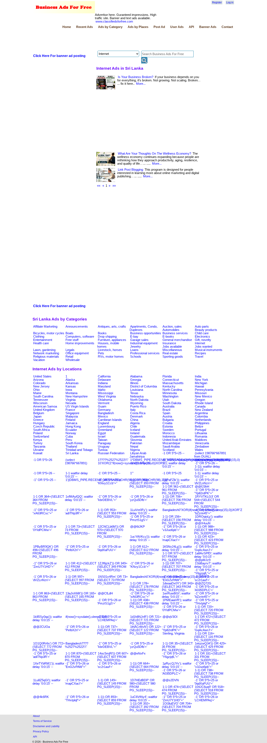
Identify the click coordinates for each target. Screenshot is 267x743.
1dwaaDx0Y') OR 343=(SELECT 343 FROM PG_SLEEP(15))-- (178, 587)
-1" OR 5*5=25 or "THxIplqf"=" (206, 601)
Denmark (136, 416)
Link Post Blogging (130, 169)
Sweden (168, 429)
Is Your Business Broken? (135, 77)
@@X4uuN (202, 523)
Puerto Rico (138, 406)
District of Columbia (143, 386)
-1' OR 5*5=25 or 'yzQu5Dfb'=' (141, 645)
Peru (68, 440)
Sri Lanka (71, 453)
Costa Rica (137, 413)
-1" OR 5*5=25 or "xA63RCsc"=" (45, 511)
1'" (132, 473)
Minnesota (169, 393)
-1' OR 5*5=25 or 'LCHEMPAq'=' (109, 618)
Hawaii (199, 386)
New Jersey (41, 386)
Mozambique (171, 443)
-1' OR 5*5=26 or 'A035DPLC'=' (174, 672)
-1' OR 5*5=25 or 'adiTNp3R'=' (44, 655)
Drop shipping (107, 336)
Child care (202, 333)
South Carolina (43, 396)
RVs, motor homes (111, 356)
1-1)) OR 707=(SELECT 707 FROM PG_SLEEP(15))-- (176, 567)
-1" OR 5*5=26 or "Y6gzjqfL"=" (174, 655)
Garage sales (139, 340)
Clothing (38, 336)
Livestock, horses (110, 350)
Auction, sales (172, 326)
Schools (135, 356)
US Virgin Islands (77, 406)
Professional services (145, 353)
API (191, 27)
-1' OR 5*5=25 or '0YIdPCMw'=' (44, 528)
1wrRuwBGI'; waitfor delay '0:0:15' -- (176, 595)
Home (66, 27)
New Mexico (203, 396)
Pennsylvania (204, 389)
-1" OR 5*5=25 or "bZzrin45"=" (206, 511)
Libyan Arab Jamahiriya (138, 455)
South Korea (73, 443)
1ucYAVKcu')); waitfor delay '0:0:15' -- (145, 538)
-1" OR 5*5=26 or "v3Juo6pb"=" (174, 528)
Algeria (135, 423)
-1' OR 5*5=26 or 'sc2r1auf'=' (109, 665)
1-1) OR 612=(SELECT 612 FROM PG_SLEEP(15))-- (144, 550)
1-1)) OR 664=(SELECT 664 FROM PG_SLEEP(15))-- (144, 667)
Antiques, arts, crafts (112, 326)
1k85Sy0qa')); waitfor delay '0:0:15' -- (47, 618)
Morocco (168, 433)
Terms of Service (42, 721)
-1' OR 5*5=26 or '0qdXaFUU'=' (109, 548)
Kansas (70, 386)
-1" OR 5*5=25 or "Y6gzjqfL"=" (206, 571)
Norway (70, 433)
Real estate (170, 353)
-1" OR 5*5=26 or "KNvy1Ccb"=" (142, 565)
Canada (200, 406)
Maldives (201, 440)
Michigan (201, 383)
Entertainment (42, 340)
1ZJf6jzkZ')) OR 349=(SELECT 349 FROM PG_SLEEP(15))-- (112, 567)
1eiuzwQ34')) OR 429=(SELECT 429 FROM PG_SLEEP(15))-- (210, 647)
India (198, 376)
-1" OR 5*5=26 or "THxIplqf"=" (77, 698)
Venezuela (202, 443)
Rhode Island (204, 403)
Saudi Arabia (171, 446)
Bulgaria (168, 419)
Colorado (39, 383)
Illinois (134, 383)
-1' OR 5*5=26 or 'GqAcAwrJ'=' (206, 628)
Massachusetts (173, 383)
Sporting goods (172, 356)
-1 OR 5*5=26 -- (44, 473)
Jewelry (135, 346)
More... (141, 83)
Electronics (202, 336)
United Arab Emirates (176, 440)
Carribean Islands (110, 419)
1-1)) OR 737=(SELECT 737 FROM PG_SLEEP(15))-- (111, 630)
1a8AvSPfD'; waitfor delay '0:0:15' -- (208, 555)
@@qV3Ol (169, 616)
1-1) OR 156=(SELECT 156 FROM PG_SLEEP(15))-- (176, 520)
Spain (166, 413)
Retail (69, 356)
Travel (199, 356)
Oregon (200, 399)
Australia (168, 406)
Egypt (102, 433)
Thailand (71, 446)
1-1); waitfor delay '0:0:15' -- (206, 475)
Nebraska (137, 396)
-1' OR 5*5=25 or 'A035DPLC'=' (206, 588)
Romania (201, 436)
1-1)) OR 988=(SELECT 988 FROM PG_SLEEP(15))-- (208, 530)
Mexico (103, 416)
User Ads (177, 27)
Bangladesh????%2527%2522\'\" (76, 645)
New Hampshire (76, 396)
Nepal (134, 446)
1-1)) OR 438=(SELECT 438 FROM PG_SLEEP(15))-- (144, 603)
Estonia (167, 426)
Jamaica (71, 423)
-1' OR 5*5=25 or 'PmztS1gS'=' (141, 518)
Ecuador (71, 429)
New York (201, 379)
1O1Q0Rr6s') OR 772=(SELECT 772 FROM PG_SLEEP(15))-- (49, 647)
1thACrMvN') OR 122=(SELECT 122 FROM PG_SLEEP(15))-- (145, 630)
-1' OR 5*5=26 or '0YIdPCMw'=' (174, 608)
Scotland (168, 450)
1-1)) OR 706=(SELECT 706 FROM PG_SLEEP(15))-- (176, 500)
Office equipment (77, 353)
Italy (133, 409)
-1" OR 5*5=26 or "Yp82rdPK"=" (206, 491)
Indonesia (169, 436)
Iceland (135, 429)
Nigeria (135, 450)
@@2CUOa (41, 626)
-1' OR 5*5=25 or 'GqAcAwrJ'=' (206, 548)
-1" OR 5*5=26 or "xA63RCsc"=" (142, 595)
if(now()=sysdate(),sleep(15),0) (86, 616)
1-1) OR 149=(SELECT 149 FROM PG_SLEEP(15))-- (111, 684)
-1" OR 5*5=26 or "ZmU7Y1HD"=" (45, 565)
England (103, 423)
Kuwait (37, 453)
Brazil (166, 409)
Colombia (201, 416)
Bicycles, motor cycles (48, 333)
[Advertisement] (108, 40)
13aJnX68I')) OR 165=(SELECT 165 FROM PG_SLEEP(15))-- (80, 597)
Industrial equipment (143, 343)
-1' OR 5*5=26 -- (141, 463)
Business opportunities (145, 333)
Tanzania (39, 446)
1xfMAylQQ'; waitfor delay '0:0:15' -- (79, 498)
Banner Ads (207, 27)
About (36, 716)
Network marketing (46, 353)
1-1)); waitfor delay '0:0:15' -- (207, 468)
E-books (168, 336)
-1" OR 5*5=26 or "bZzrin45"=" (206, 595)
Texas (134, 393)
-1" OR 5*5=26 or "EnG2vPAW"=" (77, 665)
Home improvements (79, 343)
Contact (227, 27)
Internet (200, 343)
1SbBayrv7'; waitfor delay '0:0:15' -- (207, 565)
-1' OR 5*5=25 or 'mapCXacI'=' (77, 682)
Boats (69, 333)
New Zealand (204, 409)
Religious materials (46, 356)
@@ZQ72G (203, 583)
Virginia (70, 399)
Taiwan (102, 440)
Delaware (104, 379)
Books (102, 333)
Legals (69, 350)
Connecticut (170, 379)
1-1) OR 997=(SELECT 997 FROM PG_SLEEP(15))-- (79, 580)
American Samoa (45, 406)
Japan (37, 416)
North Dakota (139, 399)
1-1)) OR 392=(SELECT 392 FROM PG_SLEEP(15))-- (144, 707)
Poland (38, 433)
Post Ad (159, 27)
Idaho (101, 389)
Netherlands (203, 419)
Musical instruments (208, 350)
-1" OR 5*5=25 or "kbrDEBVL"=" (109, 645)
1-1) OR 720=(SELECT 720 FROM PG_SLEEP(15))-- (208, 610)
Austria (167, 416)
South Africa (41, 429)
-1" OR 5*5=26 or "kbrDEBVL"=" (109, 498)
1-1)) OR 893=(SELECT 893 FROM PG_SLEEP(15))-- (111, 700)
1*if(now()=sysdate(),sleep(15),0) (217, 460)
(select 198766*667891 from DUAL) (210, 455)
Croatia (167, 423)
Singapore (72, 413)
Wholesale (72, 360)
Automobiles (170, 330)
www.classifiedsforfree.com (114, 21)
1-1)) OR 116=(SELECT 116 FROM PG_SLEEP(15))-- (208, 637)
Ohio (36, 389)
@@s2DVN (170, 680)
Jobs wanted (203, 346)
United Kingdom (44, 409)
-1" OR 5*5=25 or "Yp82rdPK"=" (174, 628)
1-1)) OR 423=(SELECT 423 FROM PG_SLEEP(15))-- (208, 540)
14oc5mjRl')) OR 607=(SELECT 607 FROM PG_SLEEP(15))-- (112, 657)
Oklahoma (105, 399)
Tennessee (40, 399)
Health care (41, 343)
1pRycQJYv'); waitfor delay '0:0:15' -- (176, 665)
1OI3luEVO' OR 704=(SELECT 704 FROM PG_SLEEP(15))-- (177, 707)
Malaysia (71, 416)
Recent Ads (84, 27)
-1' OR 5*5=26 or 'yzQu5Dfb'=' (141, 498)
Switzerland (41, 436)
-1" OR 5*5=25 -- (44, 480)
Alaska (70, 379)
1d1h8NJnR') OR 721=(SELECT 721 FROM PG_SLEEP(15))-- (145, 620)
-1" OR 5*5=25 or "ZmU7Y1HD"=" (174, 698)
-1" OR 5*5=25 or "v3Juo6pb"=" (206, 665)
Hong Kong (73, 426)
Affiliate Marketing (45, 326)
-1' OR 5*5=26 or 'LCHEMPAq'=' (206, 698)
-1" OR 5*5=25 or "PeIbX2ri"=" (77, 548)
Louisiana (136, 389)
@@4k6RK (41, 697)
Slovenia (136, 440)
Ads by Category (110, 27)
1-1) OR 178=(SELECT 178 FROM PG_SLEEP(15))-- (144, 587)
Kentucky (168, 386)
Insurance (169, 343)
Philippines (202, 423)
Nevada (70, 403)
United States (42, 376)
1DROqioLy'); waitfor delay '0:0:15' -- (208, 518)
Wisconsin (40, 403)
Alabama (136, 376)
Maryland (104, 386)
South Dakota (171, 403)
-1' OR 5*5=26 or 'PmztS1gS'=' (109, 601)
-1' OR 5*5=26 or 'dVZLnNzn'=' (44, 578)
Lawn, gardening (44, 350)
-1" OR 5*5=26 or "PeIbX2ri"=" (77, 628)
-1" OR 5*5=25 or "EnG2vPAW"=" (174, 578)
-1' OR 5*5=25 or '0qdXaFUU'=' (206, 682)
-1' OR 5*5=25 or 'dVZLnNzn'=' (206, 481)
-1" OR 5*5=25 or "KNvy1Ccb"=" (109, 481)
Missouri (201, 393)
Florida (167, 376)
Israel (101, 436)
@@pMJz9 (202, 560)
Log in (229, 2)
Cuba (69, 436)
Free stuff (71, 340)
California (104, 376)
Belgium (38, 413)
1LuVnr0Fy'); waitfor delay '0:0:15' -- (143, 511)
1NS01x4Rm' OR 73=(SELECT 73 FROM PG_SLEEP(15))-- (112, 580)
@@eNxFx (138, 653)
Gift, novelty (203, 340)
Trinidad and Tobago (79, 450)
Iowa (68, 389)
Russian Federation (111, 453)
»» (114, 185)
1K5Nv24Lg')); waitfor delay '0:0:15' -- (177, 548)
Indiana (103, 383)
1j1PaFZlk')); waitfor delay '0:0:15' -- (176, 481)
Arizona (38, 379)
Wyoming (136, 403)
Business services (175, 333)
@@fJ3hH (202, 486)
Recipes (200, 353)
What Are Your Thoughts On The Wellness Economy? (154, 153)
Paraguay (104, 443)
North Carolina (172, 389)
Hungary (39, 423)
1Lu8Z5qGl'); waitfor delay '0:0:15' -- (46, 682)
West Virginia (107, 396)
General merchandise (177, 340)
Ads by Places (138, 27)
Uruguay (104, 446)
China (134, 419)
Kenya (37, 440)
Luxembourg (106, 426)
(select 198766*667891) (76, 461)
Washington (170, 396)
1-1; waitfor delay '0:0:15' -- (174, 465)
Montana (71, 393)
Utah (165, 399)
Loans (134, 350)
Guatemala (137, 436)
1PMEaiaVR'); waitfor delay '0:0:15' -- (177, 601)
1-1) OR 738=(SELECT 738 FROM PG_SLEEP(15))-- (208, 674)
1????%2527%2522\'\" (113, 460)
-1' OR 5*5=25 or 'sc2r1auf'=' (206, 578)
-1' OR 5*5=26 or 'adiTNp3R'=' (77, 511)
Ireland (134, 433)
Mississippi (105, 393)
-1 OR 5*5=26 (42, 460)
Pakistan (136, 443)
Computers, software (79, 336)
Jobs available (172, 346)
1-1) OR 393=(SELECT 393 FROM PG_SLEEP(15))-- (144, 483)
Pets (101, 353)
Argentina (201, 413)
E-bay (134, 336)
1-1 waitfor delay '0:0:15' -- (76, 475)
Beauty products (206, 330)
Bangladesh (106, 413)
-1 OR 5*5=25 (171, 473)
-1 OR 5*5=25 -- (173, 453)
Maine (37, 393)
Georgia (135, 379)
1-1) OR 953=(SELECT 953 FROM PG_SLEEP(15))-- (111, 513)
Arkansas (72, 383)
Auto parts (202, 326)
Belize (199, 426)
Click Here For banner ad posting (59, 56)
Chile (133, 426)
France (70, 409)
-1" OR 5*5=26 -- (206, 463)
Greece (38, 419)
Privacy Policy (41, 731)
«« (98, 185)
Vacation (39, 360)
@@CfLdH (105, 593)
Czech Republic (44, 426)
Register (217, 2)
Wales (199, 450)
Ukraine (38, 450)
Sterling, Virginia (173, 633)
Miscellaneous (172, 350)
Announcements (76, 326)
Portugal (200, 429)
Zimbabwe (202, 446)
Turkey (38, 443)
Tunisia (102, 450)
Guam (102, 406)
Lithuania (201, 433)
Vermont (103, 403)
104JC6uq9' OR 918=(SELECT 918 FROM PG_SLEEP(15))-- (209, 690)
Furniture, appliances (112, 340)
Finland (70, 419)
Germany (104, 409)
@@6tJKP (137, 526)
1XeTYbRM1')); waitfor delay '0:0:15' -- (48, 665)
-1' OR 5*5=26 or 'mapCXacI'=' (174, 538)
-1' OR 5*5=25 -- (109, 473)
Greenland (105, 429)
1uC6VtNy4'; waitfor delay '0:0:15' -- (143, 698)
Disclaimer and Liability (46, 726)
